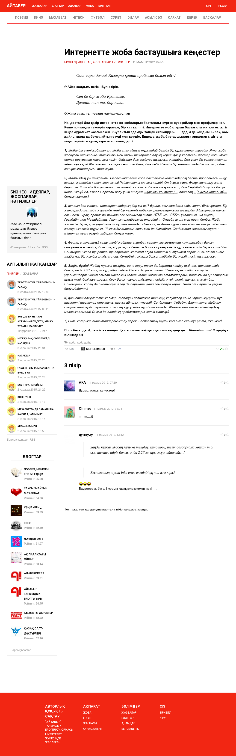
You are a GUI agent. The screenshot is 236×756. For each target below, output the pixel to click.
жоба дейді (84, 342)
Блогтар (58, 5)
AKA (82, 382)
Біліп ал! (104, 5)
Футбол (98, 17)
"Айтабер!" (53, 721)
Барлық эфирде (17, 439)
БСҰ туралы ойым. (30, 384)
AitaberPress (34, 573)
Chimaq (85, 408)
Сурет (116, 17)
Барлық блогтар (21, 650)
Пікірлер (13, 273)
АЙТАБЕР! (17, 5)
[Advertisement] (32, 117)
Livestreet (53, 734)
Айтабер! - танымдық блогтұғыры (33, 593)
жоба (72, 342)
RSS (45, 247)
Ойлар (133, 17)
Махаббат (58, 17)
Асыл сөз (153, 17)
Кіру (209, 5)
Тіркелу (221, 5)
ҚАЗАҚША (24, 355)
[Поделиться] (119, 349)
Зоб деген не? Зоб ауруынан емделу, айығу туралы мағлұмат (35, 321)
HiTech (79, 17)
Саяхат (174, 17)
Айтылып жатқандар (32, 264)
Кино (38, 17)
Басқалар (212, 17)
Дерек (192, 17)
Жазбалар (39, 5)
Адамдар (74, 5)
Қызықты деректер (38, 612)
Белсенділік (130, 728)
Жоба (90, 5)
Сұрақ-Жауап (92, 728)
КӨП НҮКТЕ (25, 397)
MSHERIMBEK (95, 349)
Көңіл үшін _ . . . (35, 507)
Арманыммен (27, 426)
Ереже (87, 718)
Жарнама (90, 723)
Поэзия (21, 17)
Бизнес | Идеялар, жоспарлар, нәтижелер (97, 62)
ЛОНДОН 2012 (33, 538)
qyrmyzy (86, 435)
